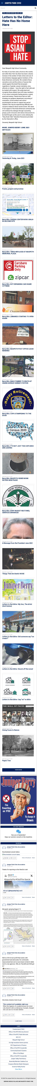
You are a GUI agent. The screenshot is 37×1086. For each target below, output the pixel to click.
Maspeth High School (19, 1040)
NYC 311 (18, 1037)
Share (33, 857)
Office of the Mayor (18, 1053)
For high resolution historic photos (18, 1042)
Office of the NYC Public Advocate (18, 1034)
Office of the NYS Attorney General (18, 1032)
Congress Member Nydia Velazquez (18, 1064)
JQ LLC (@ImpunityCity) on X (12, 891)
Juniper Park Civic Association (16, 847)
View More (18, 769)
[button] (2, 3)
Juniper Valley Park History (18, 1058)
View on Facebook (26, 857)
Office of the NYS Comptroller (18, 1048)
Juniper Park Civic (13, 3)
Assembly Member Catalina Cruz (18, 1061)
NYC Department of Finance (18, 1045)
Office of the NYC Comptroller (18, 1056)
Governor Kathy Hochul (18, 1066)
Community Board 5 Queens (18, 1050)
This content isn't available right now (15, 1004)
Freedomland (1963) (18, 1029)
